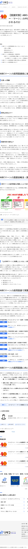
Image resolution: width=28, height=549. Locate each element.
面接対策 (13, 7)
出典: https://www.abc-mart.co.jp (6, 212)
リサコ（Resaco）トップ (5, 7)
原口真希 (10, 416)
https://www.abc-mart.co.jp (7, 225)
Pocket (13, 431)
